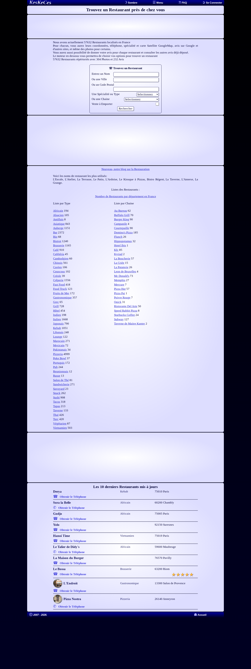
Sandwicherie (61, 384)
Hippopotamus (123, 241)
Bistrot (57, 241)
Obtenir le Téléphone (73, 496)
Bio (55, 236)
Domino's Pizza (123, 232)
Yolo (56, 524)
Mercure (119, 284)
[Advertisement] (125, 26)
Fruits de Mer (61, 293)
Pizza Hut (120, 288)
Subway (119, 319)
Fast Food (59, 284)
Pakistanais (60, 349)
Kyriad (118, 254)
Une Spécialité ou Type (106, 94)
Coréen (57, 267)
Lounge (57, 336)
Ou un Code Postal (103, 84)
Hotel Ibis (120, 245)
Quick (117, 302)
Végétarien (59, 423)
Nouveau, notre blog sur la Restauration (125, 169)
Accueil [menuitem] (200, 614)
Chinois (57, 262)
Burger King (121, 219)
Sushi (56, 397)
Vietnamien (60, 427)
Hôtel (56, 310)
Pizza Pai (119, 293)
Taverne (58, 410)
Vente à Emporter (102, 104)
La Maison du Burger (68, 558)
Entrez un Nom (101, 73)
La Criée (119, 262)
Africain (58, 210)
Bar (55, 232)
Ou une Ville (99, 79)
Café (56, 249)
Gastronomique (62, 297)
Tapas (56, 406)
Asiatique (59, 223)
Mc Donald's (121, 276)
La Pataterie (121, 267)
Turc (56, 419)
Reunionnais (60, 371)
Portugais (59, 362)
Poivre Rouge (122, 297)
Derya (57, 491)
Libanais (58, 332)
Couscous (59, 271)
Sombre (132, 2)
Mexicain (59, 345)
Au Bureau (120, 210)
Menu (159, 2)
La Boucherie (122, 258)
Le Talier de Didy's (66, 547)
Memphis (119, 280)
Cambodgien (60, 258)
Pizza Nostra (72, 599)
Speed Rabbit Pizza (125, 310)
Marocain (59, 341)
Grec (56, 302)
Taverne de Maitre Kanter (129, 323)
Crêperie (58, 280)
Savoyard (59, 388)
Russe (56, 375)
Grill (56, 306)
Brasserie (58, 245)
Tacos (56, 401)
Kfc (116, 249)
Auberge (58, 228)
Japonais (58, 323)
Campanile (120, 223)
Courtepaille (121, 228)
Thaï (56, 414)
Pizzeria (58, 354)
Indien (57, 315)
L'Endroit (71, 583)
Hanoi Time (61, 536)
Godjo (57, 513)
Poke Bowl (59, 358)
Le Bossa (59, 569)
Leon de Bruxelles (125, 271)
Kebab (57, 328)
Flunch (118, 236)
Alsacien (58, 215)
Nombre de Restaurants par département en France (125, 196)
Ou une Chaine (101, 99)
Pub (55, 367)
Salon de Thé (61, 380)
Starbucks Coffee (124, 315)
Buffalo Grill (122, 215)
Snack (56, 393)
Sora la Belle (62, 502)
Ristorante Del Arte (125, 306)
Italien (57, 319)
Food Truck (60, 288)
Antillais (58, 219)
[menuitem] (212, 2)
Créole (57, 276)
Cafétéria (58, 254)
